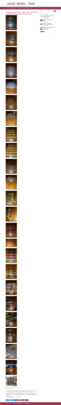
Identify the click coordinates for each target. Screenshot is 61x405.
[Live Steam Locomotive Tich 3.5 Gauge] (41, 20)
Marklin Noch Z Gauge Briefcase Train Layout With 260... (49, 28)
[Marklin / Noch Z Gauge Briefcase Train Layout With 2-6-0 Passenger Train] (41, 28)
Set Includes (23, 8)
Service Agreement (26, 403)
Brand (15, 8)
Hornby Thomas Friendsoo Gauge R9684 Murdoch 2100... (48, 16)
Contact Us (13, 403)
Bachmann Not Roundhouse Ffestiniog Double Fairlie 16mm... (48, 24)
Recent (46, 13)
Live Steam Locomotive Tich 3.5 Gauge (48, 20)
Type (31, 8)
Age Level (11, 8)
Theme (28, 8)
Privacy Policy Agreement (19, 403)
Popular (42, 13)
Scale (19, 8)
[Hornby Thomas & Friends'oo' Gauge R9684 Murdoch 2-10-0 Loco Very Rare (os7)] (41, 16)
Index (7, 8)
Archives (10, 403)
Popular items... (42, 31)
